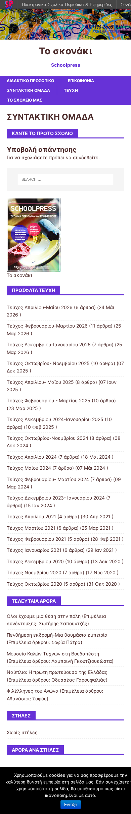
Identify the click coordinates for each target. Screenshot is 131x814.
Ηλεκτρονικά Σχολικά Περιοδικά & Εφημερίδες (67, 4)
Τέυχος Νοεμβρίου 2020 (34, 572)
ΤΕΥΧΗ (71, 90)
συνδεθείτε (85, 157)
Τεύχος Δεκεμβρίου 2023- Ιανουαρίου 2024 (56, 498)
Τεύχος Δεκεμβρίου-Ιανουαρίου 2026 (49, 344)
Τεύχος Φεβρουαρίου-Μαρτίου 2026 (47, 326)
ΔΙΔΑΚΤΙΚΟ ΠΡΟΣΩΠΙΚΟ (30, 80)
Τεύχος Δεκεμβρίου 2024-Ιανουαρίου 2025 (55, 419)
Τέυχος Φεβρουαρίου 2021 (36, 539)
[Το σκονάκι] (65, 36)
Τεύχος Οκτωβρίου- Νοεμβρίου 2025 (48, 363)
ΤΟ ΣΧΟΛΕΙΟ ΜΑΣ (24, 100)
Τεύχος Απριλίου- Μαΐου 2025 (40, 382)
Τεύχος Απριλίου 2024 (32, 457)
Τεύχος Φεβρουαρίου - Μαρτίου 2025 (48, 400)
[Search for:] (66, 179)
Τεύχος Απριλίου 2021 (31, 516)
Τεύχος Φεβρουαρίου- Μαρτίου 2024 (48, 479)
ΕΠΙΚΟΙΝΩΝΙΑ (81, 80)
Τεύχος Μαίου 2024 (29, 468)
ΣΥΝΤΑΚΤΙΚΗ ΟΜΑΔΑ (28, 90)
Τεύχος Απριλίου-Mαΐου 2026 (40, 307)
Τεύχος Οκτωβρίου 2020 (34, 584)
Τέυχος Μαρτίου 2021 (31, 528)
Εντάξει (70, 804)
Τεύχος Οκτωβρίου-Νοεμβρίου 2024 (47, 438)
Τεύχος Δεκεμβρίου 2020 (35, 561)
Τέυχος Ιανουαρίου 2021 (34, 550)
